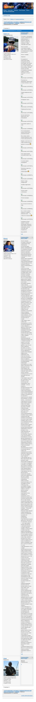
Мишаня (6, 238)
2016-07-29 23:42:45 (25, 33)
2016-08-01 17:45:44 (25, 658)
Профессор (6, 33)
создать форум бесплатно (26, 695)
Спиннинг (17, 23)
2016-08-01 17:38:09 (25, 238)
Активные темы (7, 15)
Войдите (12, 19)
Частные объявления (8, 11)
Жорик (5, 658)
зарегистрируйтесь (20, 19)
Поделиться (23, 32)
